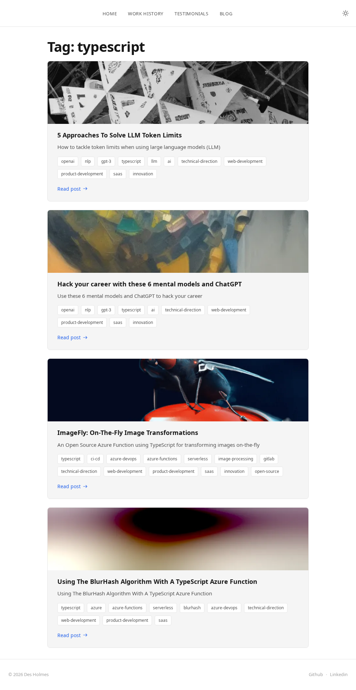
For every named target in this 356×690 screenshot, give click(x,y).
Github (316, 674)
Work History (145, 13)
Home (110, 13)
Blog (226, 13)
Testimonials (192, 13)
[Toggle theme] (345, 13)
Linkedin (339, 674)
